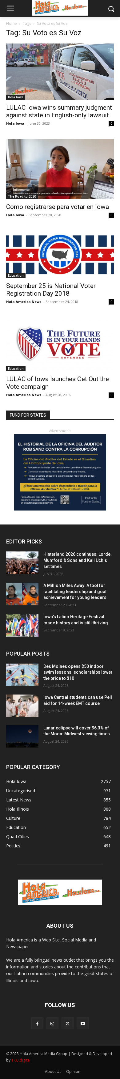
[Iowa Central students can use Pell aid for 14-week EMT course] (22, 706)
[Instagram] (52, 1023)
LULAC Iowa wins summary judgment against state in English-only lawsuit (59, 111)
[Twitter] (68, 1023)
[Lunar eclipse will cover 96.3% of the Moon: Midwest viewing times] (22, 736)
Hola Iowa (15, 97)
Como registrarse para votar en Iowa (57, 206)
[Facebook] (37, 1023)
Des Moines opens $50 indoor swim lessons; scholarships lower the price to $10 (78, 672)
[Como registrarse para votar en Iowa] (60, 169)
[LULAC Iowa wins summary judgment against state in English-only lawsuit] (60, 72)
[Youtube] (83, 1023)
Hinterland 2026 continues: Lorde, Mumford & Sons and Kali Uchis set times (77, 560)
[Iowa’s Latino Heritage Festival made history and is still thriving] (22, 625)
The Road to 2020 (22, 196)
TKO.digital (20, 1060)
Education (16, 275)
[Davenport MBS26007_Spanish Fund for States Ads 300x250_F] (60, 509)
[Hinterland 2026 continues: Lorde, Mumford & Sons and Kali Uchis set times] (22, 562)
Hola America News (23, 301)
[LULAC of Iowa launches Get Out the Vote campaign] (60, 344)
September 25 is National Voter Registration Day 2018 (51, 289)
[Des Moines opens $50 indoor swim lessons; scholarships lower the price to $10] (22, 675)
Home (11, 23)
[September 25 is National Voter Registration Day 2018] (60, 254)
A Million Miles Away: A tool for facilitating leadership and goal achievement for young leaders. (75, 591)
